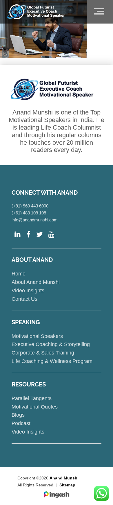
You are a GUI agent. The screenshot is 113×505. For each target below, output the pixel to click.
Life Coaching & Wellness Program (52, 361)
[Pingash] (56, 494)
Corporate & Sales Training (43, 353)
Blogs (18, 415)
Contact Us (24, 299)
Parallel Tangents (32, 398)
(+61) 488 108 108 (29, 212)
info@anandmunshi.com (35, 219)
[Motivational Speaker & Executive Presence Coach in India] (36, 11)
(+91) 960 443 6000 (30, 205)
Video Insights (28, 290)
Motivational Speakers (37, 336)
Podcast (21, 423)
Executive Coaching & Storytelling (51, 344)
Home (18, 274)
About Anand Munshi (36, 282)
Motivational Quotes (35, 407)
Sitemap (67, 485)
